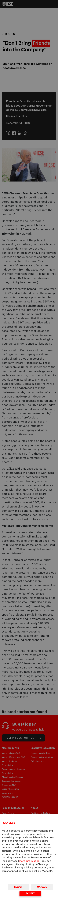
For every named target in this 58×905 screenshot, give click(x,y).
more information (29, 861)
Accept (30, 893)
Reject (18, 887)
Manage (42, 887)
